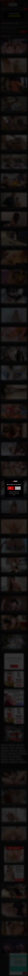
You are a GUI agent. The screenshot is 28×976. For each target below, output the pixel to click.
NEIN (17, 488)
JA (10, 488)
